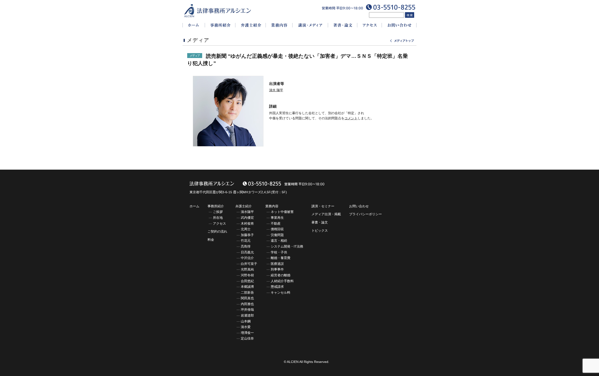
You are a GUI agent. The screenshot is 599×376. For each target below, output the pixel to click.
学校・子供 (279, 252)
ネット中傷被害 (282, 212)
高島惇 (246, 246)
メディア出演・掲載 (326, 214)
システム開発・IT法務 (287, 246)
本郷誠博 (247, 286)
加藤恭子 (247, 235)
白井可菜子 (249, 264)
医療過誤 (277, 264)
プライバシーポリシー (365, 214)
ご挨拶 (218, 212)
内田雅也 (247, 304)
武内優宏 (247, 217)
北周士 (246, 229)
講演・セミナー (322, 206)
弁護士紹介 (243, 206)
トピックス (319, 230)
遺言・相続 (279, 240)
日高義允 (247, 252)
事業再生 (277, 217)
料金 (211, 239)
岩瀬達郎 (247, 315)
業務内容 (271, 206)
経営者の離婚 (280, 275)
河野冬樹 (247, 275)
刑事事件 (277, 269)
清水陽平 (247, 212)
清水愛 (246, 327)
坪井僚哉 (247, 309)
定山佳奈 (247, 338)
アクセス (219, 223)
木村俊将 (247, 223)
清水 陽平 (276, 90)
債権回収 (277, 229)
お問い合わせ (359, 206)
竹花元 (246, 240)
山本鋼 (246, 321)
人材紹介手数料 (282, 281)
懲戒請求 (277, 286)
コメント (351, 118)
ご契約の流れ (217, 231)
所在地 (218, 217)
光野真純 (247, 269)
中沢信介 (247, 258)
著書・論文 (319, 222)
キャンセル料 (280, 292)
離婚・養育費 (280, 258)
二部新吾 (247, 292)
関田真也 (247, 298)
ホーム (194, 206)
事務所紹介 (216, 206)
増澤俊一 (247, 333)
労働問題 (277, 235)
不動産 (276, 223)
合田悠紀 (247, 281)
